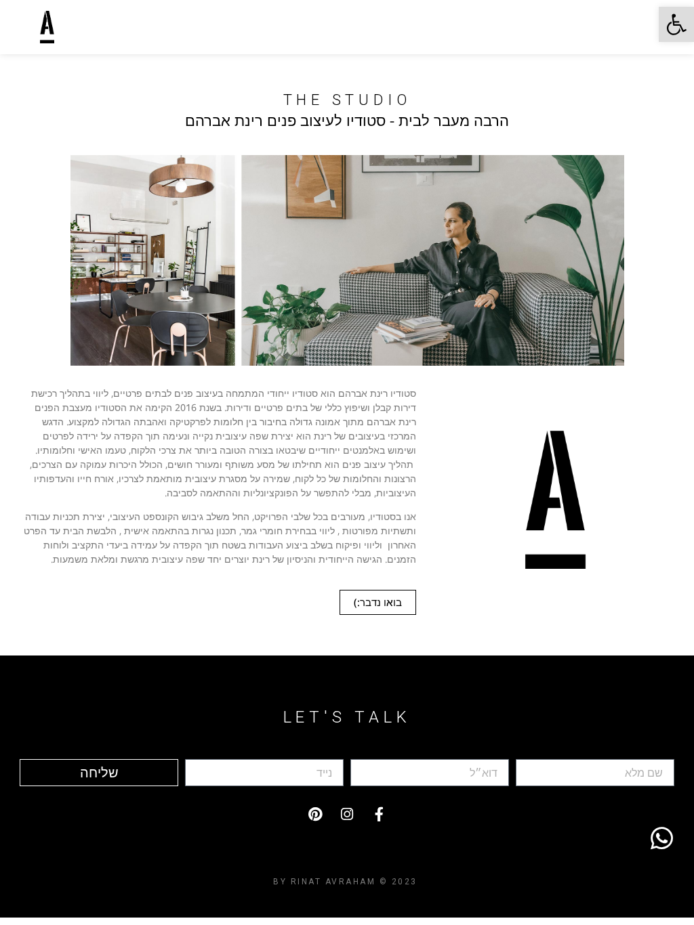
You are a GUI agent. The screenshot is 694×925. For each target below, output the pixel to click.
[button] (676, 24)
